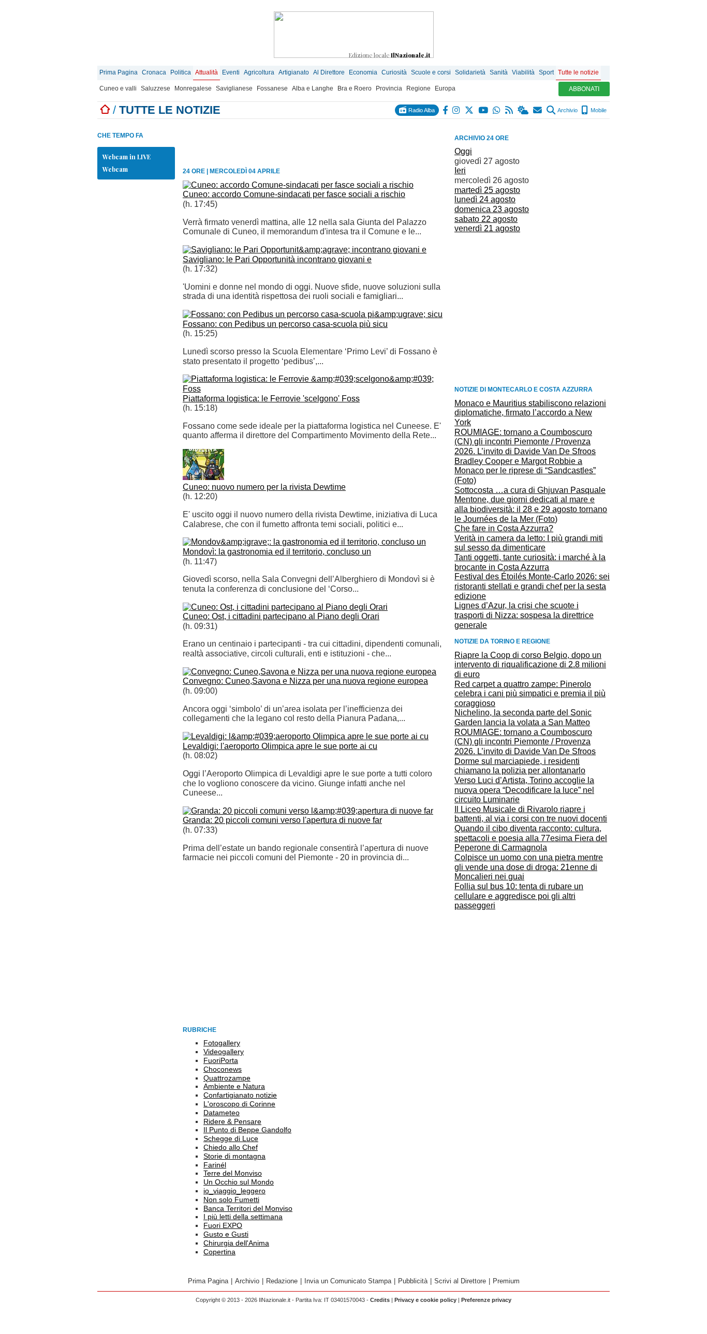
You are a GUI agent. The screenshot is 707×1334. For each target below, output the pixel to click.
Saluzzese (155, 88)
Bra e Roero (354, 88)
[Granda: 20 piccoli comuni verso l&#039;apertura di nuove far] (308, 810)
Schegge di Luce (230, 1138)
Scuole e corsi (431, 72)
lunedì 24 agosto (484, 199)
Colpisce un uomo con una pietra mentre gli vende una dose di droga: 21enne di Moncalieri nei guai (528, 867)
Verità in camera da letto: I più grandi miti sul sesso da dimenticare (528, 543)
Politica (180, 72)
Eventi (231, 72)
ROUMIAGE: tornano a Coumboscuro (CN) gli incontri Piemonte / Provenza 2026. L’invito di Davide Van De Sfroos (525, 442)
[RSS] (509, 110)
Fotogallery (221, 1043)
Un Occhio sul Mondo (238, 1182)
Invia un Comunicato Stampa (347, 1281)
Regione (418, 88)
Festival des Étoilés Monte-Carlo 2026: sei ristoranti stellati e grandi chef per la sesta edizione (532, 586)
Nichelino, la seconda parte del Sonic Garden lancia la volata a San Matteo (523, 717)
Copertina (219, 1252)
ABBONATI (584, 89)
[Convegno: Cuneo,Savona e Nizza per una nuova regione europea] (309, 671)
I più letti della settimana (243, 1216)
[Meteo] (523, 110)
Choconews (222, 1069)
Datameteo (221, 1112)
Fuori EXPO (222, 1225)
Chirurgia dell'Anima (236, 1243)
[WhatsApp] (497, 110)
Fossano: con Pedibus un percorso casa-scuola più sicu (285, 324)
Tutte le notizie (578, 72)
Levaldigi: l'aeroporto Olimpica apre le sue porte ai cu (280, 746)
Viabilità (523, 72)
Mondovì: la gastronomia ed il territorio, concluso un (277, 551)
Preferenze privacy (486, 1300)
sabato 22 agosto (486, 219)
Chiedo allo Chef (230, 1147)
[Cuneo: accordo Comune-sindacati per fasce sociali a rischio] (298, 185)
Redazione (282, 1281)
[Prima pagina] (105, 109)
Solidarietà (470, 72)
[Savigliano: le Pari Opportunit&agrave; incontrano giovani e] (304, 249)
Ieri (460, 170)
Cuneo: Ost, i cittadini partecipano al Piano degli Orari (281, 616)
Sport (546, 72)
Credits (380, 1300)
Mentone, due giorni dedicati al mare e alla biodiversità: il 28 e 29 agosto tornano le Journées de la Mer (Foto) (530, 509)
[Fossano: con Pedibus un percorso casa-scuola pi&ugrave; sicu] (313, 314)
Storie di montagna (234, 1156)
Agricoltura (259, 72)
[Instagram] (456, 110)
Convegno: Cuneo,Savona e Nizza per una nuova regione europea (305, 681)
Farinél (214, 1165)
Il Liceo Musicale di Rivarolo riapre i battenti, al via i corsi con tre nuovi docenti (530, 814)
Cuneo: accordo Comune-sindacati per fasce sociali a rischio (294, 194)
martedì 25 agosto (487, 190)
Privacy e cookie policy (425, 1300)
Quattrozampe (227, 1078)
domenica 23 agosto (491, 209)
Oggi (463, 151)
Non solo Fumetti (231, 1199)
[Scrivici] (538, 110)
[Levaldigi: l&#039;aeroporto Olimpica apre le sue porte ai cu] (306, 736)
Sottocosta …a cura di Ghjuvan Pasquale (530, 490)
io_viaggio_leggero (234, 1191)
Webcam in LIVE (126, 156)
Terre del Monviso (232, 1173)
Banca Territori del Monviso (247, 1208)
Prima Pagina (118, 72)
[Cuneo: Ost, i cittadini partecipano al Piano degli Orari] (285, 607)
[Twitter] (470, 110)
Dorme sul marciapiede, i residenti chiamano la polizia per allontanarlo (519, 766)
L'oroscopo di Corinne (239, 1104)
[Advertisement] (532, 308)
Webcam (115, 169)
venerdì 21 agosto (487, 228)
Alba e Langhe (312, 88)
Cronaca (154, 72)
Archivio (567, 110)
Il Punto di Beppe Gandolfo (247, 1130)
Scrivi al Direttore (460, 1281)
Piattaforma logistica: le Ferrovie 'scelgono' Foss (271, 398)
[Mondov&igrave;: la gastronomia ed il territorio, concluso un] (304, 541)
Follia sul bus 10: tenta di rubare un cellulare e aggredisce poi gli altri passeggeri (518, 896)
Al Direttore (329, 72)
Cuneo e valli (118, 88)
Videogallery (223, 1051)
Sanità (499, 72)
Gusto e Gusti (225, 1234)
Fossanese (272, 88)
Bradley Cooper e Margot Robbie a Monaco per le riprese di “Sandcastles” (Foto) (525, 471)
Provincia (389, 88)
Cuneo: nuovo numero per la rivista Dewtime (264, 487)
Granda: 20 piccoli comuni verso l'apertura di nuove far (282, 820)
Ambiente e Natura (234, 1086)
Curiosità (394, 72)
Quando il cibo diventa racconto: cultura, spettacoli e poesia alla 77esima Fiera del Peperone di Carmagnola (530, 838)
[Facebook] (446, 110)
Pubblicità (413, 1281)
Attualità (206, 72)
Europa (445, 88)
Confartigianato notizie (240, 1095)
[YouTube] (483, 110)
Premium (506, 1281)
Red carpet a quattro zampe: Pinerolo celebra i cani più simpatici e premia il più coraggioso (530, 694)
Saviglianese (234, 88)
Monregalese (193, 88)
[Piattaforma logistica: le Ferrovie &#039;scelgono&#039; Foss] (315, 388)
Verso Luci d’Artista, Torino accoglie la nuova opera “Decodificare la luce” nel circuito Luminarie (524, 790)
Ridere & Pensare (232, 1121)
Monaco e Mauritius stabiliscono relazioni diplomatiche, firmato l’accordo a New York (530, 413)
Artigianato (293, 72)
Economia (363, 72)
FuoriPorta (220, 1060)
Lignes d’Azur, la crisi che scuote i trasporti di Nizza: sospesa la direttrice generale (524, 615)
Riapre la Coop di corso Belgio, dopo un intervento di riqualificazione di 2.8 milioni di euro (530, 665)
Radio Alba (421, 110)
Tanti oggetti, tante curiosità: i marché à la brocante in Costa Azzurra (530, 562)
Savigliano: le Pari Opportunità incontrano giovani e (277, 259)
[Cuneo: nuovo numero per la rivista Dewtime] (203, 477)
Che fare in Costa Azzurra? (503, 528)
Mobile (598, 110)
